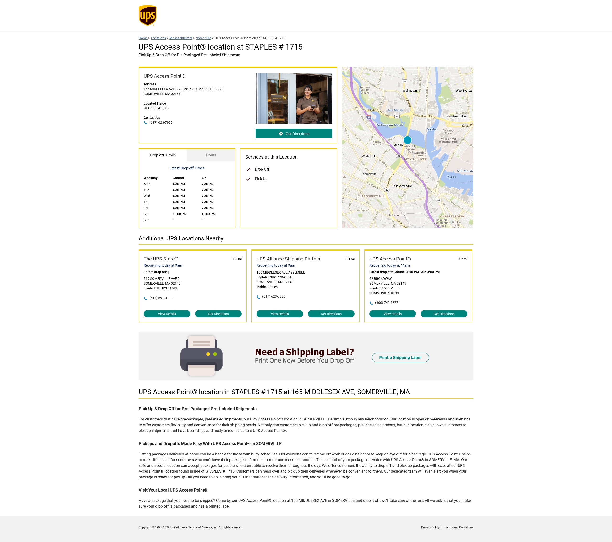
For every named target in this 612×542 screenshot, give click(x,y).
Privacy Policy (430, 527)
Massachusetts (180, 38)
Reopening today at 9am (163, 265)
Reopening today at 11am (389, 265)
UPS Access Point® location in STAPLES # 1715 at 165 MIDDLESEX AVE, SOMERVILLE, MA (274, 392)
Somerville (203, 38)
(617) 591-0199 (161, 298)
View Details (167, 314)
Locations (158, 38)
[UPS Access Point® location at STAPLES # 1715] (306, 378)
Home (143, 38)
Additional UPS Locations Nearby (181, 238)
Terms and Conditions (459, 527)
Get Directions (297, 134)
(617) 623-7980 (161, 122)
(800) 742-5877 (386, 302)
